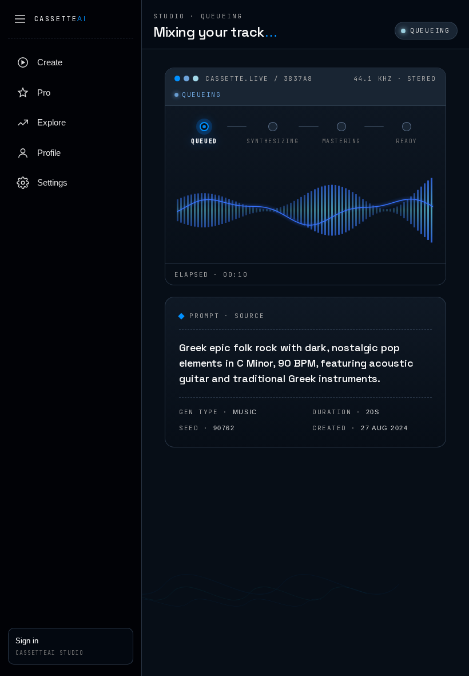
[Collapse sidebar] (20, 18)
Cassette (60, 18)
